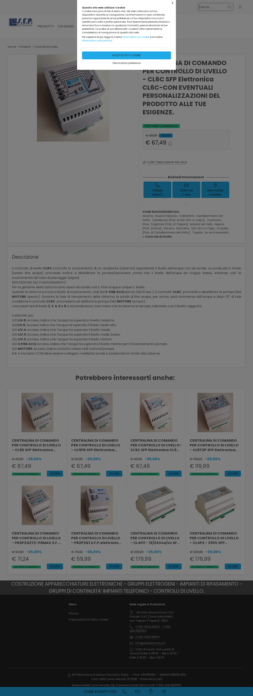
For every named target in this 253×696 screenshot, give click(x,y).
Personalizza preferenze (127, 63)
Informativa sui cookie (135, 37)
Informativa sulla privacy (97, 40)
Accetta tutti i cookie (126, 55)
